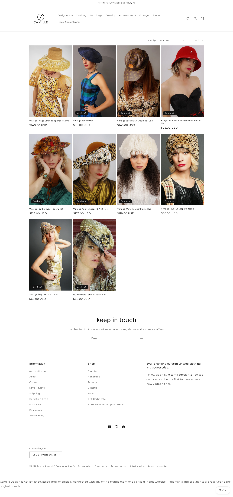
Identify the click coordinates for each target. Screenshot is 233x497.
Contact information (157, 466)
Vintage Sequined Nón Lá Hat (44, 294)
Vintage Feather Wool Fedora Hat (46, 209)
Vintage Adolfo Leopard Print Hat (90, 209)
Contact (34, 382)
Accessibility (36, 415)
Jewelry (92, 382)
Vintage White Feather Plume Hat (134, 209)
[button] (65, 15)
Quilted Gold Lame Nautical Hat (89, 294)
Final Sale (35, 404)
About (33, 376)
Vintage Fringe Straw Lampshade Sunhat (49, 121)
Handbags (94, 376)
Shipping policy (137, 466)
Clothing (93, 371)
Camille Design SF (46, 466)
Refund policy (84, 466)
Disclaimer (35, 410)
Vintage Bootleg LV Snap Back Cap (135, 121)
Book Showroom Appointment (106, 404)
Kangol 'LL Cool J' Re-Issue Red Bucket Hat (181, 121)
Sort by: (151, 40)
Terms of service (119, 466)
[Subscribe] (141, 338)
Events (92, 393)
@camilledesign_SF (181, 374)
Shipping (34, 393)
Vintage (92, 387)
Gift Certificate (97, 399)
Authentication (38, 371)
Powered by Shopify (65, 466)
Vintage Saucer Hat (83, 120)
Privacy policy (101, 466)
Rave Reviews (37, 387)
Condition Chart (39, 399)
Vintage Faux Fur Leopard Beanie (177, 209)
